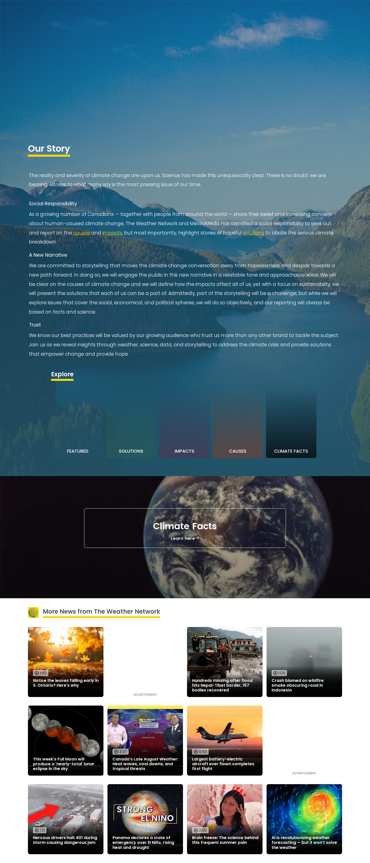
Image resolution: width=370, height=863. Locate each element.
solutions (253, 232)
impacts (112, 232)
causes (81, 232)
